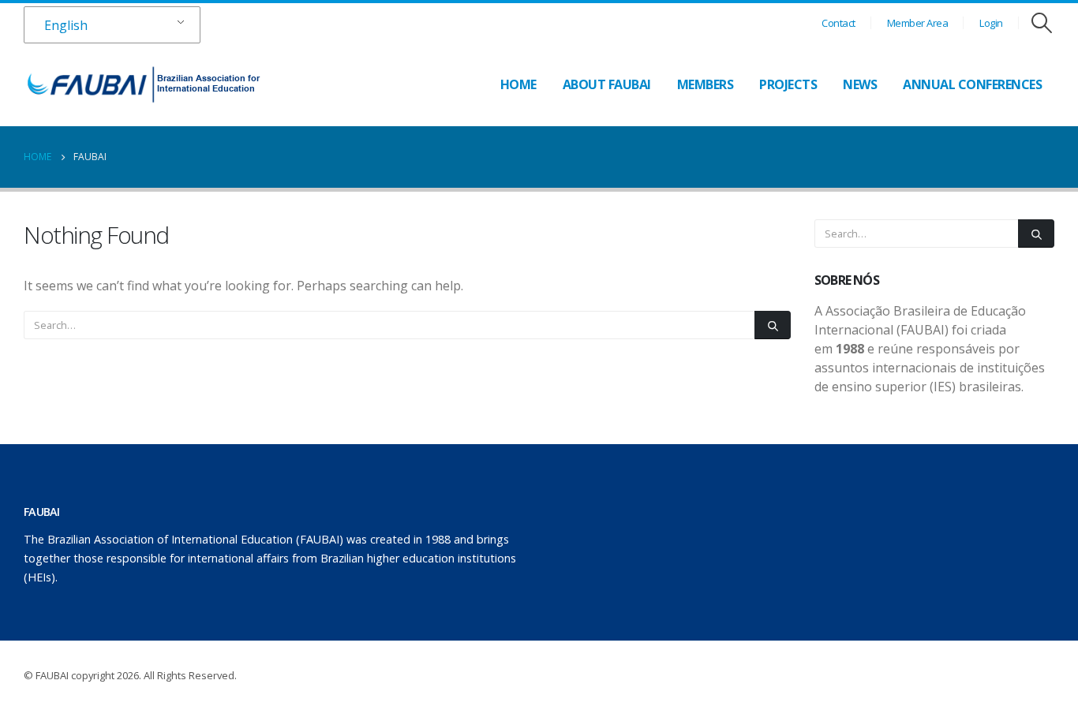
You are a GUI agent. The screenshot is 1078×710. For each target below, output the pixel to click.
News (860, 84)
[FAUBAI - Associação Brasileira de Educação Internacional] (142, 84)
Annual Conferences (972, 84)
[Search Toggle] (1042, 23)
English (66, 25)
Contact (838, 23)
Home (518, 84)
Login (991, 23)
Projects (788, 84)
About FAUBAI (607, 84)
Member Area (918, 23)
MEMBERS (705, 84)
